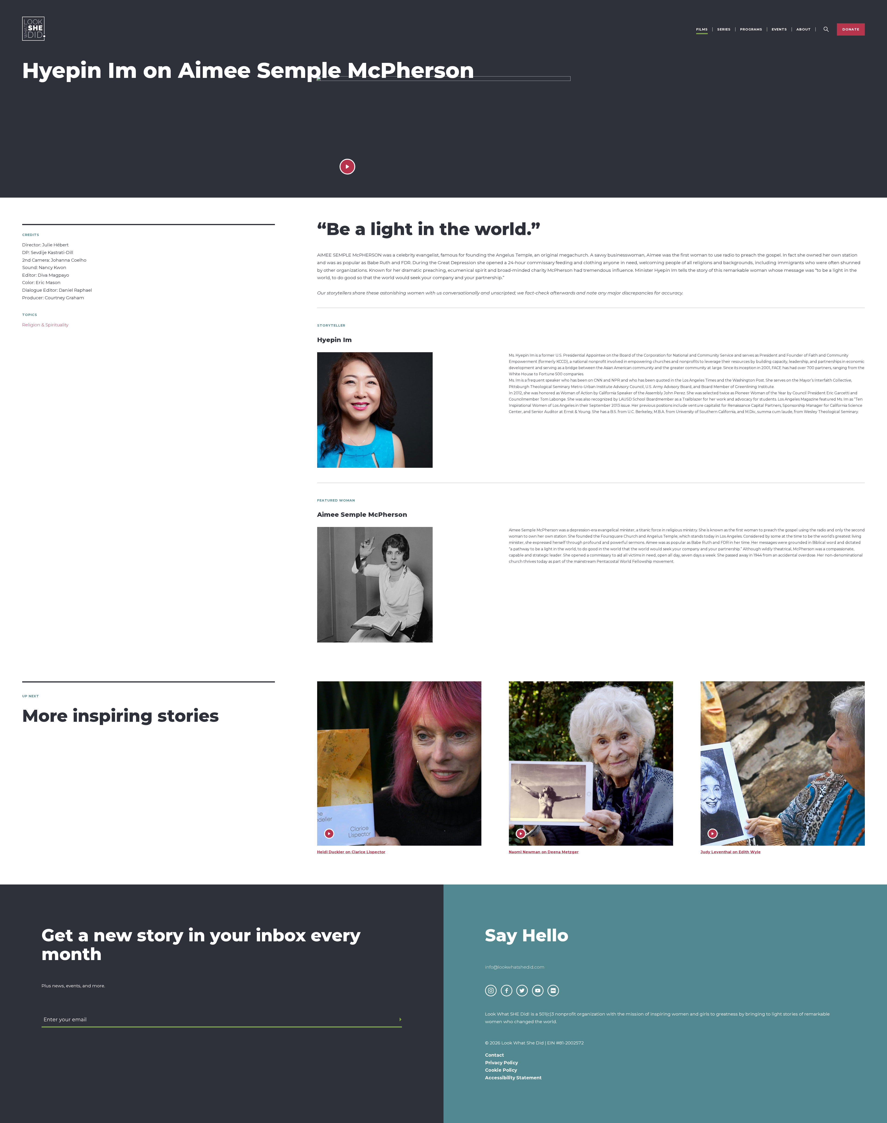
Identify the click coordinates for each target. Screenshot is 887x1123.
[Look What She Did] (33, 39)
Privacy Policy (501, 1062)
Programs (751, 29)
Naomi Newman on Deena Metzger (544, 852)
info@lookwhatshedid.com (514, 967)
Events (779, 29)
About (803, 29)
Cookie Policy (501, 1070)
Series (724, 29)
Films (702, 29)
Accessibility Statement (513, 1077)
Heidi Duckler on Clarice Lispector (351, 852)
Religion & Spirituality (45, 324)
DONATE (850, 29)
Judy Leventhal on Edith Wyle (731, 852)
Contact (494, 1055)
